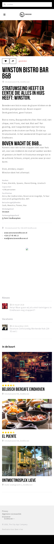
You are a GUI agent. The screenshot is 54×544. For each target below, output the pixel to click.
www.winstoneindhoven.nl (15, 232)
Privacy (5, 511)
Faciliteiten (7, 193)
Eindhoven (8, 519)
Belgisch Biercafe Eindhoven (23, 389)
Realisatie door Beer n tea (12, 529)
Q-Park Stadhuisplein (11, 218)
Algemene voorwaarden (11, 514)
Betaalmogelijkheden (11, 202)
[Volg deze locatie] (5, 61)
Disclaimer (6, 517)
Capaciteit (6, 186)
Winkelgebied (8, 209)
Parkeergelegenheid (10, 215)
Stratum (5, 211)
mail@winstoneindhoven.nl (16, 238)
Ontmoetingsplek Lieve (19, 480)
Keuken (5, 180)
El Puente (9, 436)
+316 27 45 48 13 (11, 235)
